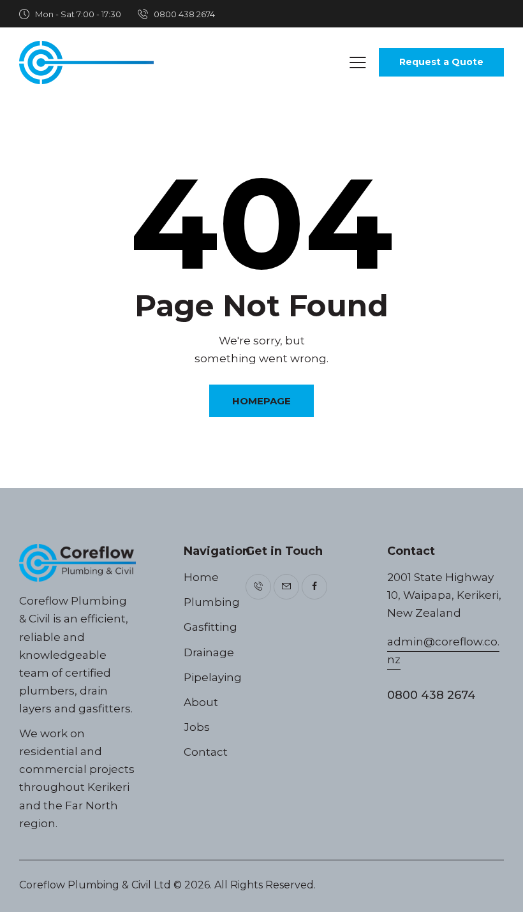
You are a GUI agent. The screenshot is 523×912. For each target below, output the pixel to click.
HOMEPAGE (261, 401)
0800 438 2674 (431, 695)
